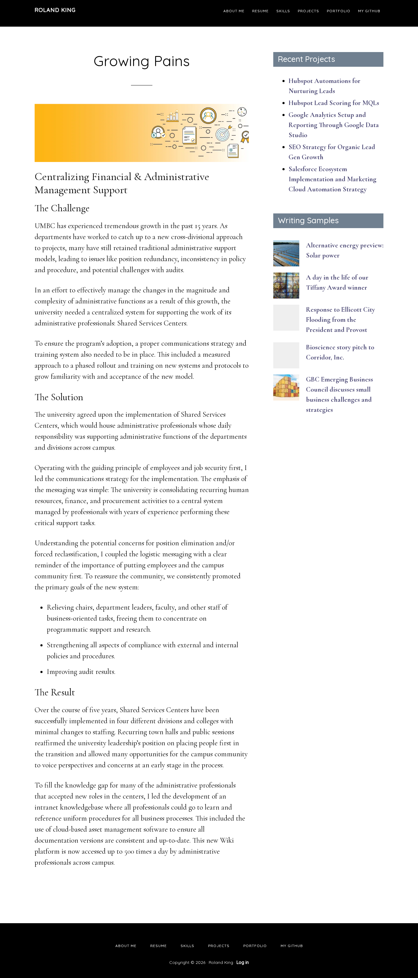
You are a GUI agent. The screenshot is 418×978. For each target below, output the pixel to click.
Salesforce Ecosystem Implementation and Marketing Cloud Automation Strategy (332, 179)
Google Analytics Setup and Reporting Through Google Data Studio (334, 125)
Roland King (55, 9)
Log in (243, 962)
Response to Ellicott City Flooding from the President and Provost (340, 320)
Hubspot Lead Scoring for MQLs (334, 103)
